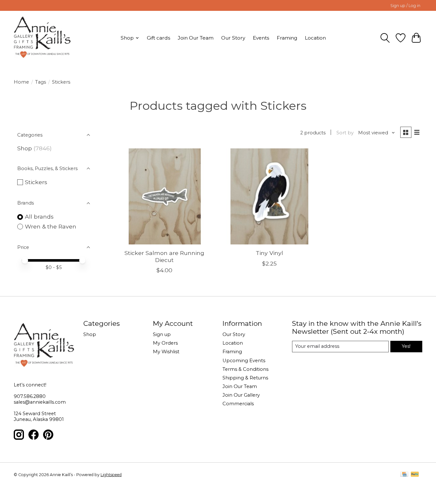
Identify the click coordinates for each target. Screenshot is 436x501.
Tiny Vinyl (269, 253)
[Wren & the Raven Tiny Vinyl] (269, 196)
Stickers (36, 182)
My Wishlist (166, 352)
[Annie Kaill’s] (42, 38)
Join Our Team (196, 38)
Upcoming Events (243, 360)
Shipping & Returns (245, 378)
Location (315, 38)
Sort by (345, 133)
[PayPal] (415, 475)
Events (261, 38)
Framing (287, 38)
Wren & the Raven (50, 226)
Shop (24, 148)
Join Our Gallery (241, 395)
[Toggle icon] (385, 38)
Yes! (406, 346)
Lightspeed (111, 474)
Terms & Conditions (245, 369)
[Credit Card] (404, 475)
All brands (39, 216)
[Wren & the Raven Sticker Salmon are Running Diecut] (165, 196)
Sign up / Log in (405, 5)
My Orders (165, 343)
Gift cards (158, 38)
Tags (40, 82)
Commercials (238, 404)
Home (21, 82)
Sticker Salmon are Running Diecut (164, 256)
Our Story (233, 38)
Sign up (162, 334)
